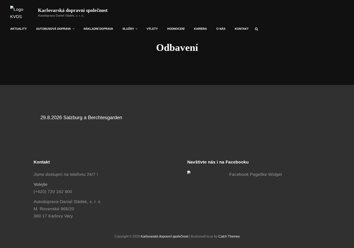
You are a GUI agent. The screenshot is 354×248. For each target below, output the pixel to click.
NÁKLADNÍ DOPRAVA (98, 28)
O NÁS (220, 28)
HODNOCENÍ (176, 28)
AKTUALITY (18, 28)
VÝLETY (152, 28)
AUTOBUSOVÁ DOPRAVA (53, 28)
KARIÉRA (200, 28)
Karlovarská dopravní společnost (73, 10)
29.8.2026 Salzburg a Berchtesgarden (81, 117)
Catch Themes (229, 236)
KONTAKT (242, 28)
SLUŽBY (128, 28)
